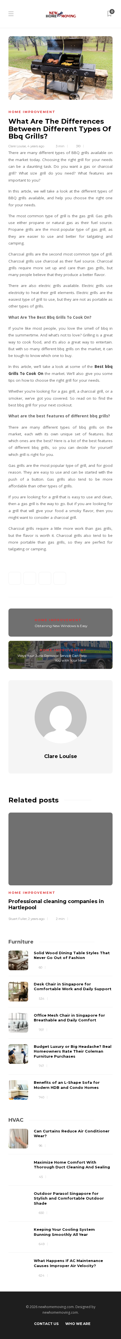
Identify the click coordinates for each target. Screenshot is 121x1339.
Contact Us (46, 1324)
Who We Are (77, 1324)
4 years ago (35, 146)
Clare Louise (17, 146)
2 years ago (36, 919)
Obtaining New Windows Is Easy (61, 626)
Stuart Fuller (17, 919)
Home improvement (31, 112)
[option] (60, 866)
